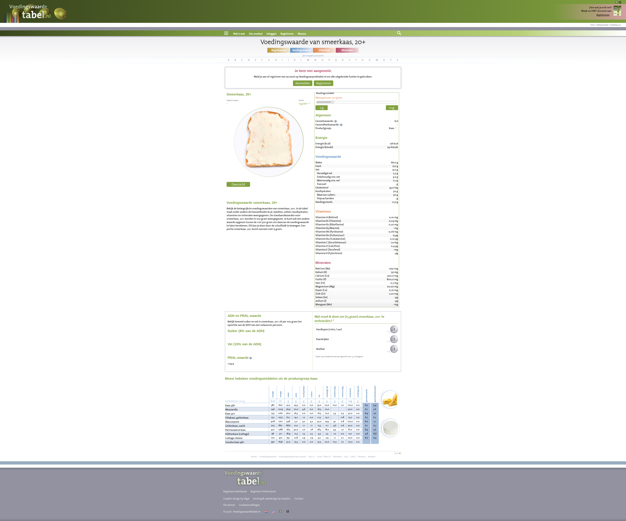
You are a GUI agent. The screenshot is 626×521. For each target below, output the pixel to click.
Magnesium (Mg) (325, 286)
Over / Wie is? (324, 456)
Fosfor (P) (320, 279)
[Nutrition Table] (273, 511)
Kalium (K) (321, 272)
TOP (396, 453)
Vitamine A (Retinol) (326, 217)
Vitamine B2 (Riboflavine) (329, 224)
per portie (319, 55)
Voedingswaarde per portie (292, 456)
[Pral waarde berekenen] (251, 358)
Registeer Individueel (235, 491)
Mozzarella (231, 409)
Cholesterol (321, 187)
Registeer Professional (263, 491)
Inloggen (271, 33)
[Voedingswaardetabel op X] (287, 511)
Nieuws (302, 33)
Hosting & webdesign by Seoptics (272, 498)
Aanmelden (302, 83)
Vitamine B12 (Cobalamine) (330, 239)
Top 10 (311, 456)
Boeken (371, 456)
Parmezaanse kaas (235, 430)
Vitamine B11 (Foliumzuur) (329, 235)
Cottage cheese (233, 438)
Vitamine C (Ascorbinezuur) (330, 242)
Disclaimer (229, 505)
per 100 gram (308, 55)
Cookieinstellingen (249, 505)
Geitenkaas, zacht (235, 426)
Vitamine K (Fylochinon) (328, 253)
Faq (346, 456)
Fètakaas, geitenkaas (237, 417)
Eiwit (318, 166)
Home (592, 25)
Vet (317, 169)
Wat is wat (239, 33)
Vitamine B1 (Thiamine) (328, 221)
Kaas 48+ (230, 405)
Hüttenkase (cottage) (237, 434)
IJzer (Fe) (320, 283)
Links (352, 456)
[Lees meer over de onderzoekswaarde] (336, 121)
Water (318, 162)
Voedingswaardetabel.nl (246, 511)
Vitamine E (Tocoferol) (327, 249)
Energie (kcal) (322, 143)
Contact (298, 498)
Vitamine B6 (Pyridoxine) (329, 231)
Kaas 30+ (230, 413)
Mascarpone (232, 421)
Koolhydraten (323, 191)
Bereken (338, 456)
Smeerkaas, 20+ (615, 25)
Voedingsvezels (324, 202)
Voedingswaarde (602, 25)
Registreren (603, 15)
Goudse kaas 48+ (234, 442)
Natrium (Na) (322, 268)
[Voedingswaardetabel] (30, 11)
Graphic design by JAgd (236, 498)
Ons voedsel (255, 33)
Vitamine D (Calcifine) (327, 246)
